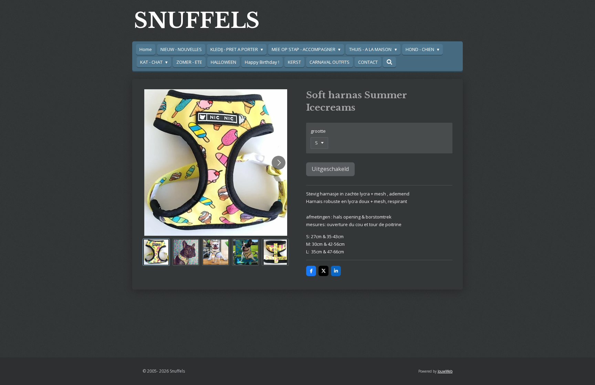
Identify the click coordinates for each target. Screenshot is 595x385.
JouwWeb (445, 371)
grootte (318, 131)
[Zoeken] (389, 62)
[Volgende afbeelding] (278, 163)
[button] (156, 252)
